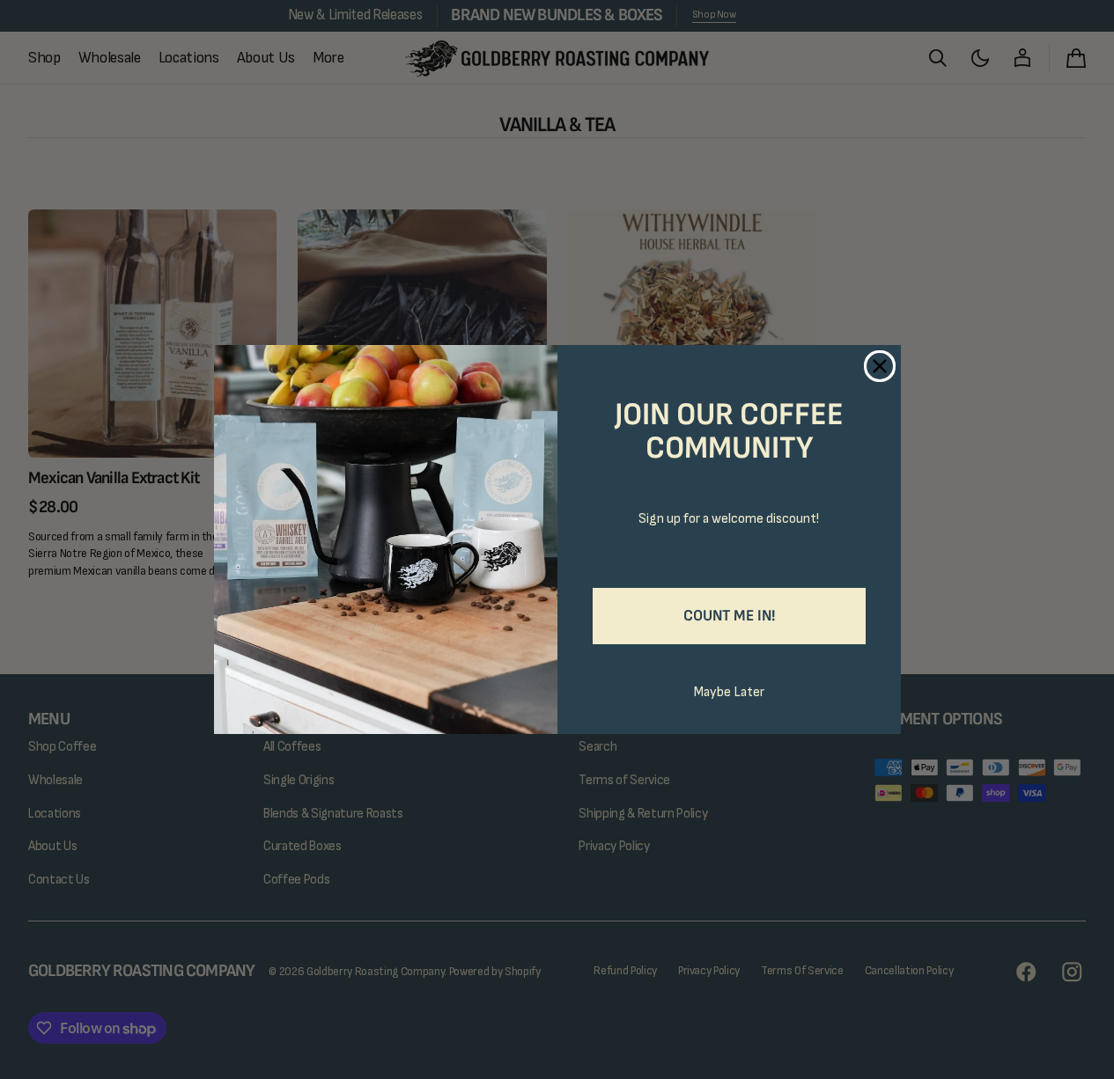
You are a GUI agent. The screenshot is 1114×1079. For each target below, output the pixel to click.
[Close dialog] (880, 366)
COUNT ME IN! (729, 615)
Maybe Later (729, 692)
